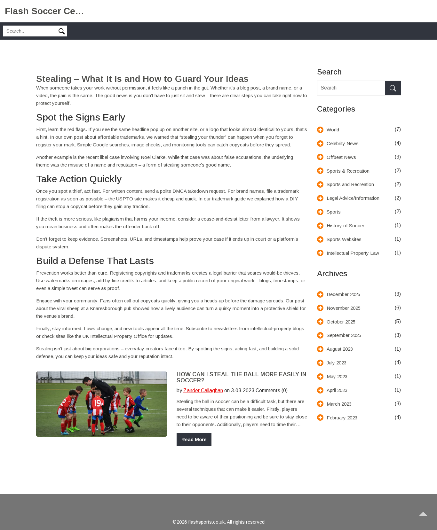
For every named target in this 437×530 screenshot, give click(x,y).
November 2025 (344, 308)
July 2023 (336, 362)
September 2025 (344, 335)
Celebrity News (343, 143)
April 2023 (337, 390)
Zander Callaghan (203, 390)
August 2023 (340, 349)
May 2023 (337, 376)
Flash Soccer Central (45, 11)
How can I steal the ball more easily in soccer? (241, 377)
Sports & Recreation (348, 171)
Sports (334, 211)
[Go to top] (426, 519)
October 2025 (341, 321)
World (333, 129)
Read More (194, 439)
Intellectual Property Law (353, 253)
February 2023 (342, 417)
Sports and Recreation (350, 184)
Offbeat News (341, 157)
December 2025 (343, 294)
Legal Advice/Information (353, 198)
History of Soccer (345, 225)
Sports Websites (344, 239)
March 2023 (339, 404)
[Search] (393, 88)
